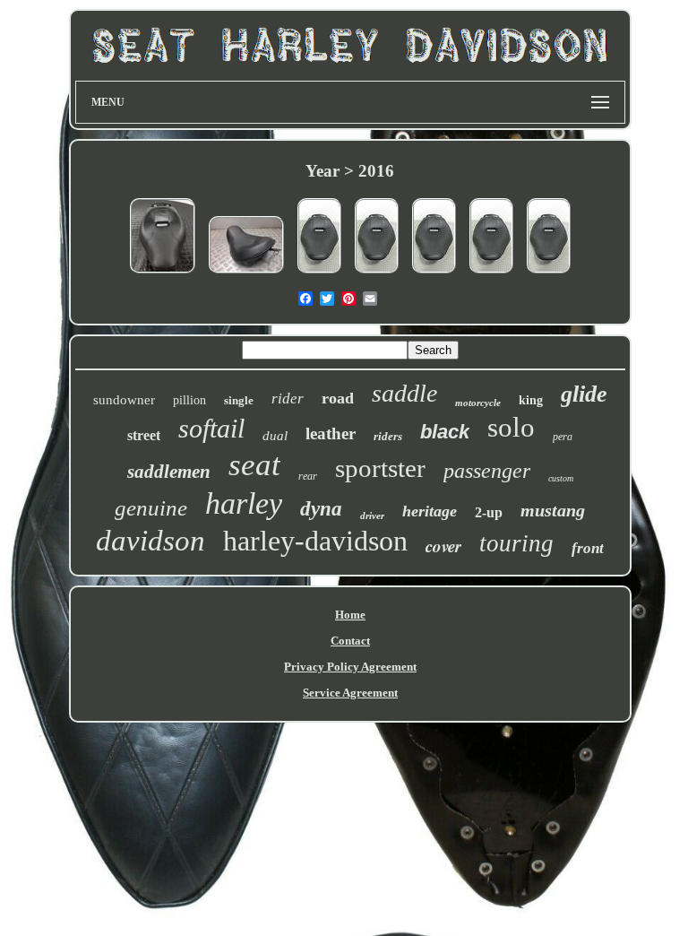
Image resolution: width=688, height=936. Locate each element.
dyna (321, 509)
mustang (552, 510)
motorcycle (478, 402)
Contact (350, 640)
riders (388, 436)
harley (243, 503)
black (444, 431)
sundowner (124, 400)
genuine (151, 508)
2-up (489, 512)
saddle (404, 393)
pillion (189, 400)
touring (516, 543)
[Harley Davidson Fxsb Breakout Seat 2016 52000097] (163, 275)
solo (511, 427)
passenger (486, 470)
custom (560, 478)
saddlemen (169, 471)
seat (254, 464)
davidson (150, 540)
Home (350, 614)
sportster (380, 468)
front (588, 548)
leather (330, 433)
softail (211, 428)
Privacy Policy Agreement (350, 666)
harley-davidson (315, 540)
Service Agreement (350, 692)
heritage (429, 511)
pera (562, 436)
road (338, 398)
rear (307, 476)
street (143, 435)
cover (443, 545)
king (531, 400)
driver (372, 515)
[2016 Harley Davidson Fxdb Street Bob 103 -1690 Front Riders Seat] (246, 275)
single (239, 400)
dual (275, 436)
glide (584, 394)
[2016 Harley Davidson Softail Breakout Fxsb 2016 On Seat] (319, 275)
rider (287, 398)
